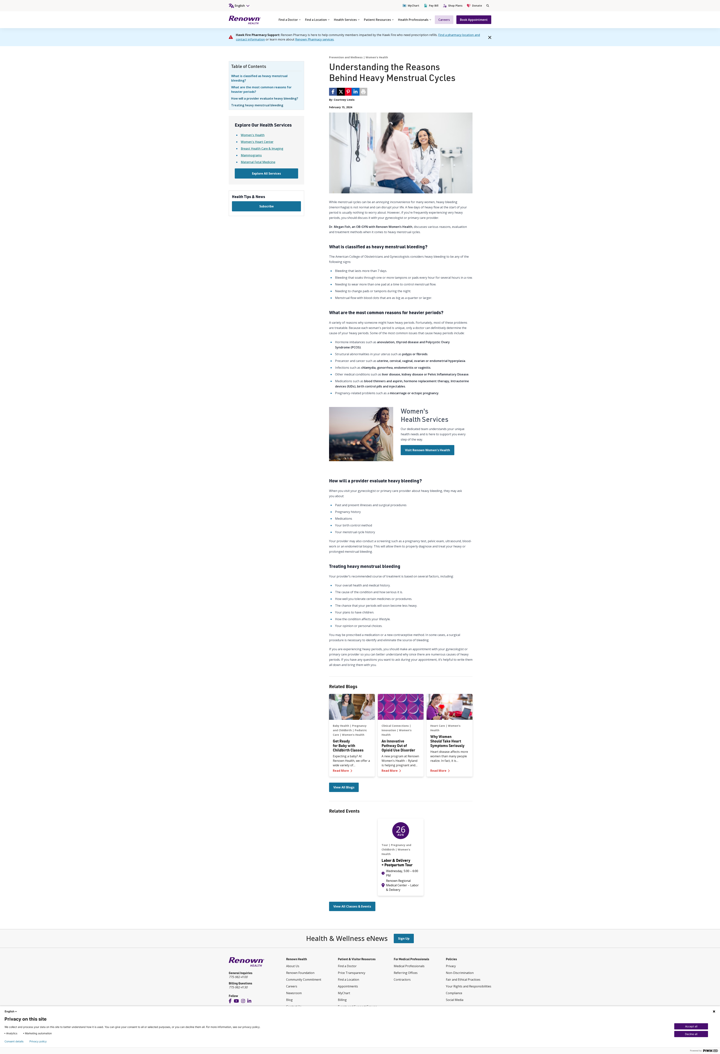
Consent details (13, 1041)
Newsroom (294, 993)
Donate (477, 5)
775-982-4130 (238, 987)
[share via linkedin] (355, 92)
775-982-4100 (238, 977)
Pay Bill (433, 5)
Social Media (454, 1000)
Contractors (402, 979)
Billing (342, 1000)
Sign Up (404, 938)
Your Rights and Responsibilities (468, 986)
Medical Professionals (409, 966)
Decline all (691, 1034)
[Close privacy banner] (714, 1011)
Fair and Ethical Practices (463, 979)
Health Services (345, 20)
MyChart (413, 5)
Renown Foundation (300, 973)
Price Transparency (351, 973)
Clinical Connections (395, 725)
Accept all (691, 1026)
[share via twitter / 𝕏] (341, 92)
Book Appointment (474, 20)
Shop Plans (455, 5)
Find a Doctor (288, 20)
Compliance (454, 993)
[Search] (487, 5)
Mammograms (251, 155)
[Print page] (363, 92)
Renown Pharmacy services (314, 39)
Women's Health (253, 135)
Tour (385, 845)
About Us (292, 966)
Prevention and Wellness (346, 57)
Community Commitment (303, 979)
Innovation (389, 730)
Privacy (451, 966)
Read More (352, 770)
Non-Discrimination (460, 973)
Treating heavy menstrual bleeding (257, 105)
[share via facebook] (333, 92)
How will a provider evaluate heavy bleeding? (264, 98)
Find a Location (316, 20)
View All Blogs (343, 787)
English (9, 1011)
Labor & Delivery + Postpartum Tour (397, 862)
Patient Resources (377, 20)
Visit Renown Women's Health (427, 450)
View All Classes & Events (352, 906)
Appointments (348, 986)
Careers (444, 20)
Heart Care (437, 725)
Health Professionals (413, 20)
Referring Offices (406, 973)
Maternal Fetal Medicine (258, 162)
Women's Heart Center (257, 142)
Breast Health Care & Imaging (262, 148)
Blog (289, 1000)
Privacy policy (38, 1041)
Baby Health (341, 725)
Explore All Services (266, 173)
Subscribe (266, 206)
